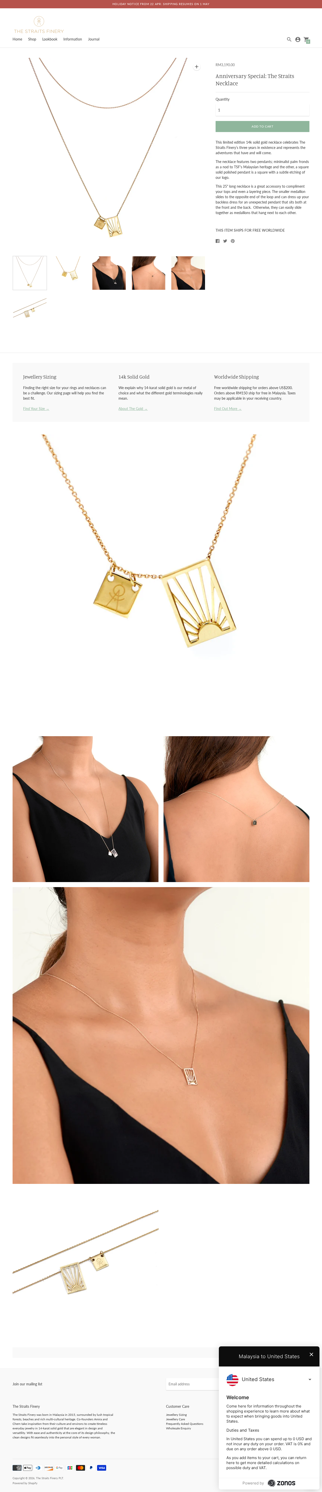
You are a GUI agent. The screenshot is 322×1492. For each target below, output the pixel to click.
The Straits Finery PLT (49, 1478)
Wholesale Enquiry (178, 1428)
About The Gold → (133, 408)
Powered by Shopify (25, 1483)
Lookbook (49, 39)
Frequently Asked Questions (184, 1424)
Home (17, 39)
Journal (93, 39)
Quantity (222, 99)
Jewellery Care (175, 1419)
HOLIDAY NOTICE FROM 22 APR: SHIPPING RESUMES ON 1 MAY (160, 4)
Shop (32, 39)
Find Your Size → (36, 408)
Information (72, 39)
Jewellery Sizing (176, 1415)
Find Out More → (228, 408)
